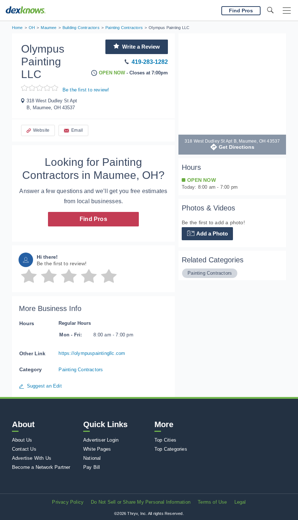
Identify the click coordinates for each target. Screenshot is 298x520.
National (92, 458)
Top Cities (165, 440)
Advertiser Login (100, 440)
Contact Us (24, 449)
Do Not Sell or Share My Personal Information (140, 502)
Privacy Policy (68, 502)
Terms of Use (212, 502)
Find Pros (93, 219)
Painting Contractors (81, 369)
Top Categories (170, 449)
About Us (22, 440)
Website (41, 130)
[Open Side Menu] (287, 10)
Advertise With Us (31, 458)
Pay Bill (91, 467)
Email (77, 130)
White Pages (97, 449)
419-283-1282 (150, 62)
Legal (240, 502)
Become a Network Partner (41, 467)
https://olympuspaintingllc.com (92, 353)
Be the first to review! (86, 90)
